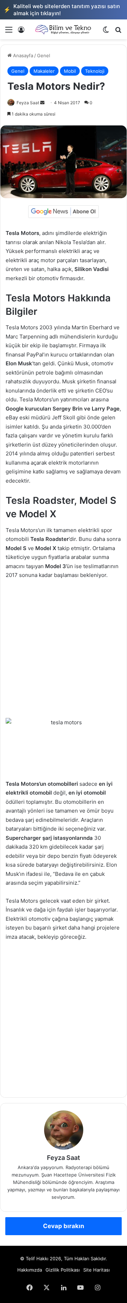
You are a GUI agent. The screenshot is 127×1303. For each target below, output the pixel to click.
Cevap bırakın (63, 1226)
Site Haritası (96, 1270)
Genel (43, 55)
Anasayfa (22, 55)
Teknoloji (94, 71)
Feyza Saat (28, 102)
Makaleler (44, 71)
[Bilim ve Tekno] (63, 29)
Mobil (70, 71)
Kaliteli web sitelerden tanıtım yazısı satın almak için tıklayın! (62, 10)
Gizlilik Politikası (63, 1270)
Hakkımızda (29, 1270)
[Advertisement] (63, 652)
